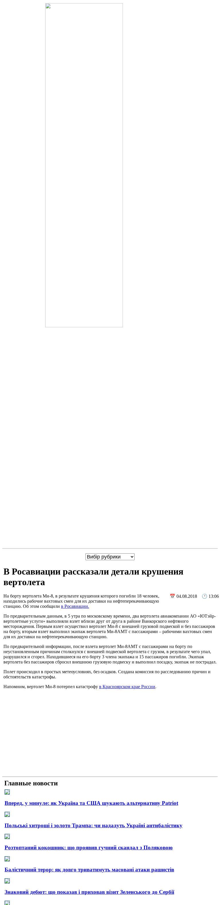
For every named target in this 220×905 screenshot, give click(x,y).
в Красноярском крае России (127, 686)
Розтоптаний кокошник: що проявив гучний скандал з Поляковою (89, 847)
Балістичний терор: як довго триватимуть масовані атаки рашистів (89, 870)
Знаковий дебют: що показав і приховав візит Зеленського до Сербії (89, 892)
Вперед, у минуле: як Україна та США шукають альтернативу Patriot (91, 803)
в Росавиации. (75, 606)
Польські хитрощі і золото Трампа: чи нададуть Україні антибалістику (93, 825)
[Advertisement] (110, 734)
